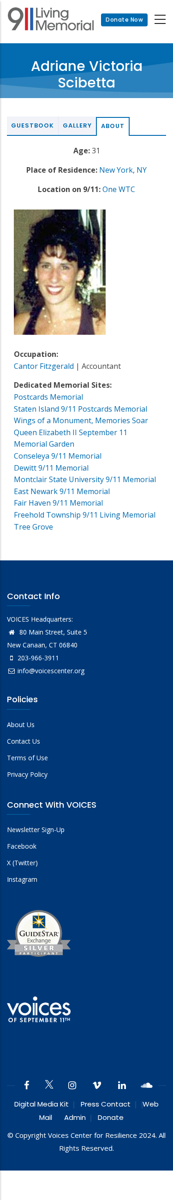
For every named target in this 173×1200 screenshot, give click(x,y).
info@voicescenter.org (51, 670)
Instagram (22, 879)
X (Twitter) (22, 862)
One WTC (118, 189)
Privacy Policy (27, 774)
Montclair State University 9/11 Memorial (85, 479)
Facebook (21, 846)
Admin (75, 1117)
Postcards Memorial (48, 397)
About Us (21, 724)
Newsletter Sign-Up (36, 829)
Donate (111, 1117)
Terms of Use (27, 757)
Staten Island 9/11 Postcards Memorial (80, 409)
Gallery (77, 125)
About (113, 126)
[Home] (51, 20)
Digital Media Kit (41, 1104)
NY (142, 170)
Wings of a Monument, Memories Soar (81, 420)
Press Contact (106, 1104)
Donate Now (124, 19)
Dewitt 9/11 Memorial (51, 468)
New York (116, 170)
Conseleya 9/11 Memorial (57, 456)
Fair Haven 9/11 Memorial (58, 503)
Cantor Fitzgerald (44, 366)
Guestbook (32, 125)
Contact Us (23, 741)
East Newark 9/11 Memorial (62, 491)
